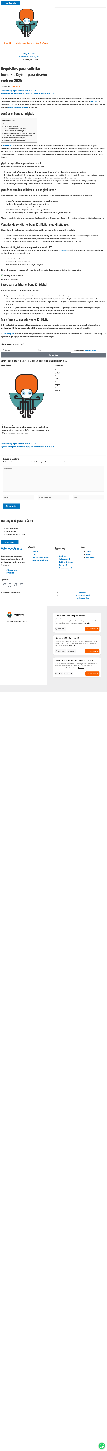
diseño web (93, 101)
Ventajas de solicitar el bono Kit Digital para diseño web (19, 133)
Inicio (6, 43)
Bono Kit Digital (7, 145)
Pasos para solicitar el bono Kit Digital (14, 138)
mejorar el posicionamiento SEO (18, 107)
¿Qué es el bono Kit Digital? (11, 126)
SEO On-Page (63, 250)
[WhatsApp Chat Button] (102, 1446)
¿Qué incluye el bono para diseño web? (16, 129)
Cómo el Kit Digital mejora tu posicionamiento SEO (19, 135)
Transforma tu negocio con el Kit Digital (15, 140)
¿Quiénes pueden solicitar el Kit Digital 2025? (16, 131)
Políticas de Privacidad (90, 350)
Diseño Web (44, 43)
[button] (80, 7)
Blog (37, 43)
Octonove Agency (8, 334)
